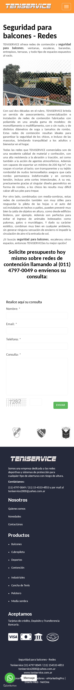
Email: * (11, 324)
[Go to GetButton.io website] (9, 685)
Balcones (16, 544)
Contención (17, 567)
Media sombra (19, 601)
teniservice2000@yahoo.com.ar (26, 491)
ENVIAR (60, 405)
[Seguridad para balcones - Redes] (28, 6)
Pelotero (16, 593)
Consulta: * (13, 354)
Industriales (18, 577)
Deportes (16, 560)
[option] (11, 433)
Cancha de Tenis (20, 585)
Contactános (15, 524)
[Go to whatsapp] (10, 678)
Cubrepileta (18, 552)
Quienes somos (16, 508)
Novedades (14, 516)
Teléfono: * (13, 339)
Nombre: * (13, 309)
